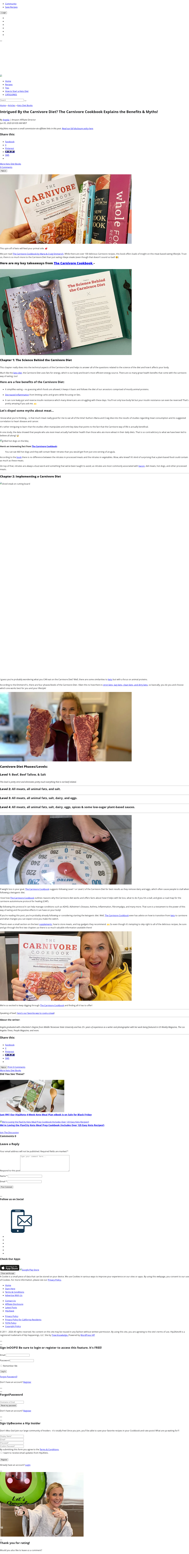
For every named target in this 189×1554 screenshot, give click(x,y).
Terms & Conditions (14, 1292)
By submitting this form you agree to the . (29, 1449)
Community (10, 3)
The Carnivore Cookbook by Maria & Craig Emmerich (38, 253)
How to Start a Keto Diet (17, 91)
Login (27, 1465)
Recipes (9, 84)
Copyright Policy (13, 1326)
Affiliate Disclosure (14, 1304)
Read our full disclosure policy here (77, 128)
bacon (142, 466)
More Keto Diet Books (10, 163)
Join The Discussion (9, 1132)
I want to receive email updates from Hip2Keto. (25, 1452)
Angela (6, 119)
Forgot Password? (8, 1376)
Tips (7, 87)
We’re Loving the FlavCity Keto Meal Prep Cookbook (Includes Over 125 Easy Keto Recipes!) (52, 1125)
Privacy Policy (11, 1316)
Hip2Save (9, 1310)
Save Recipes (11, 7)
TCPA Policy (10, 1323)
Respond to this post (10, 1170)
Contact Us (10, 1300)
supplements (45, 924)
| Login (3, 13)
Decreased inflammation (17, 394)
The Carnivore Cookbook (73, 263)
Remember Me (10, 1365)
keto (110, 679)
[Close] (1, 1196)
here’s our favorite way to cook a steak (35, 1013)
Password (5, 1360)
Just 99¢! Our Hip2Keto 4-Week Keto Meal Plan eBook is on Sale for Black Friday (46, 1114)
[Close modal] (1, 1341)
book (19, 457)
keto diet (17, 372)
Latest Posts (11, 1307)
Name (3, 1176)
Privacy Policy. (54, 1279)
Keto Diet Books (25, 105)
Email (3, 1181)
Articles (11, 105)
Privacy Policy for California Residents (23, 1319)
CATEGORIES (11, 94)
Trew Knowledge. (60, 1335)
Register (27, 1382)
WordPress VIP (87, 1335)
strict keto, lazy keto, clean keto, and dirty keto (125, 684)
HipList (3, 171)
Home (8, 81)
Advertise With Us (13, 1295)
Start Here (10, 1288)
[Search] (25, 100)
